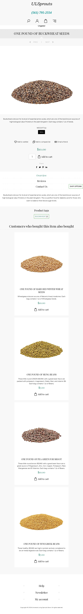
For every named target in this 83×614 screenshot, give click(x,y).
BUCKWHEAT (40, 216)
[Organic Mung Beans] (41, 345)
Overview (41, 175)
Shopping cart (46, 21)
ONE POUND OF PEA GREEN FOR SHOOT (41, 459)
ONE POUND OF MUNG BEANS (42, 374)
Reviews (41, 181)
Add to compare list (43, 142)
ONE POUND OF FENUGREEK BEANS (42, 543)
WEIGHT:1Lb (41, 128)
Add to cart (46, 156)
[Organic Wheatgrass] (41, 259)
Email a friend (62, 142)
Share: (41, 163)
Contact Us (41, 186)
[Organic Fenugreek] (41, 514)
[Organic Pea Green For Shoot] (41, 429)
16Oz (41, 132)
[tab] (41, 175)
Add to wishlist (22, 142)
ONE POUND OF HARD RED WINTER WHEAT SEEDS (41, 291)
